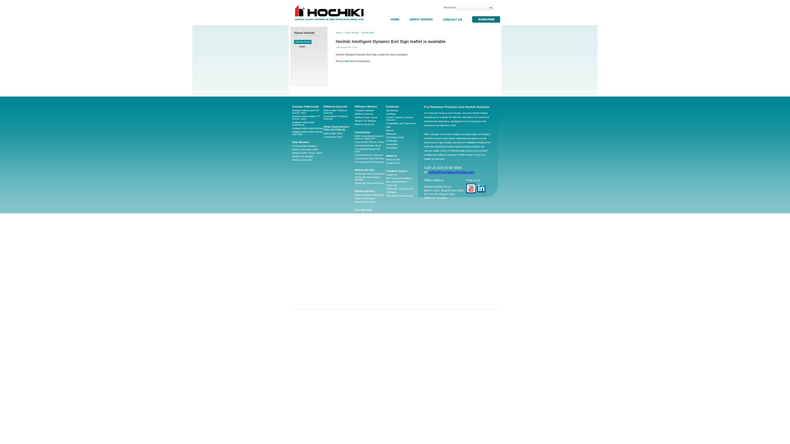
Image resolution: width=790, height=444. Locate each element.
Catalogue (391, 114)
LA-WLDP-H (361, 288)
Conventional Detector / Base (369, 142)
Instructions (392, 144)
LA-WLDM (360, 260)
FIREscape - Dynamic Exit (399, 188)
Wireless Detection (364, 114)
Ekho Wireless (300, 142)
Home (338, 32)
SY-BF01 (359, 295)
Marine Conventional (365, 198)
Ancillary (360, 218)
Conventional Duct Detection (369, 155)
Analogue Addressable (305, 106)
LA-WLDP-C (361, 281)
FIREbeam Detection (335, 106)
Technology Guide (395, 137)
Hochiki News (302, 41)
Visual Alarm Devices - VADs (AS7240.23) (336, 128)
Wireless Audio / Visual (366, 117)
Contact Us (391, 174)
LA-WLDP (360, 267)
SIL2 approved (363, 209)
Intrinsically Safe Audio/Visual (369, 183)
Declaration (391, 148)
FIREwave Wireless (366, 106)
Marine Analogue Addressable (369, 195)
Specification (392, 110)
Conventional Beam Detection (369, 162)
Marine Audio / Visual (365, 202)
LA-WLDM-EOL (362, 271)
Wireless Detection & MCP (305, 149)
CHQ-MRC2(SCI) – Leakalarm (370, 299)
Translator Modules (364, 110)
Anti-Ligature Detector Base (400, 195)
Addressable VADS (332, 133)
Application (391, 134)
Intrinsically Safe (364, 170)
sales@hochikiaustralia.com (451, 172)
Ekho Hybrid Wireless (397, 181)
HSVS (358, 274)
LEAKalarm (391, 192)
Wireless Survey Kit (302, 160)
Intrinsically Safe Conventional (370, 173)
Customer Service (396, 171)
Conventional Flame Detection (370, 158)
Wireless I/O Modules (303, 156)
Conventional (362, 132)
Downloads (392, 106)
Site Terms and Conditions (399, 178)
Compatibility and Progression (401, 123)
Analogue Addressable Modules (307, 128)
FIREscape (391, 185)
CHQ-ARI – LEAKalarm (366, 278)
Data (388, 127)
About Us (391, 155)
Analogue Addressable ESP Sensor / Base (305, 111)
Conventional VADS (333, 137)
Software (359, 242)
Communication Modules (304, 146)
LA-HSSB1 (360, 292)
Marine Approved (365, 191)
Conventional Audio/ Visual (368, 145)
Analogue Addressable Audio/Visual (303, 123)
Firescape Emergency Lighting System (368, 228)
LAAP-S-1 (360, 257)
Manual (389, 130)
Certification (392, 141)
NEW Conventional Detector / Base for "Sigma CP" (369, 137)
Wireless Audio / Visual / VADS (307, 153)
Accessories (361, 239)
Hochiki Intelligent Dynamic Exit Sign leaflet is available (391, 41)
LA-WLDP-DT (361, 285)
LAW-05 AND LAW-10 (365, 264)
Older (302, 46)
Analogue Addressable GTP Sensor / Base (306, 117)
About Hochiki (351, 32)
